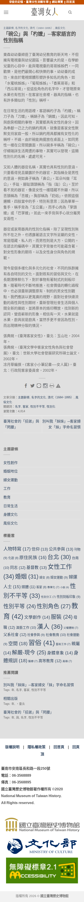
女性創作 (10, 463)
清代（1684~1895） (41, 28)
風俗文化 (60, 28)
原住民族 (33, 557)
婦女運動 (10, 480)
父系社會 (14, 635)
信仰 (40, 549)
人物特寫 (17, 548)
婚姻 (27, 576)
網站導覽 (57, 2)
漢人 (49, 626)
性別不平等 (37, 406)
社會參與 (36, 635)
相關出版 (10, 698)
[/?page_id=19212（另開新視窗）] (58, 385)
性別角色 (54, 606)
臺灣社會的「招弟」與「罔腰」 (28, 712)
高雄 (67, 661)
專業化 (53, 587)
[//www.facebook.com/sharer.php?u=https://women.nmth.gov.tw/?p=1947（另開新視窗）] (26, 385)
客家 (25, 406)
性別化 (51, 406)
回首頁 (70, 2)
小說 (64, 587)
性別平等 (19, 606)
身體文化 (10, 514)
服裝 (62, 617)
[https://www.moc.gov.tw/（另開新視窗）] (42, 846)
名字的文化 (21, 28)
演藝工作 (26, 627)
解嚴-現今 (29, 652)
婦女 (44, 577)
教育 (7, 497)
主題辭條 (8, 28)
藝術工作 (63, 644)
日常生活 (10, 506)
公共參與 (61, 549)
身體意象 (60, 652)
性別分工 (48, 596)
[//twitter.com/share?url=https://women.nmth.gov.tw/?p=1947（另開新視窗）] (32, 385)
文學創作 (37, 617)
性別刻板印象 (68, 596)
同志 (18, 568)
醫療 (33, 661)
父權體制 (70, 627)
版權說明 (12, 747)
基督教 (36, 567)
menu (15, 12)
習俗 (41, 642)
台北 (59, 557)
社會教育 (56, 635)
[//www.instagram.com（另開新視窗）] (45, 385)
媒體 (28, 587)
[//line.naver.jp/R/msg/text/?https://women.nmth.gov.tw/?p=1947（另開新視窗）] (39, 385)
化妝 (13, 558)
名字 (18, 406)
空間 (18, 643)
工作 (7, 488)
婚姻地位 (10, 471)
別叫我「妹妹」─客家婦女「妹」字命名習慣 (38, 685)
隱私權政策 (36, 747)
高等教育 (50, 661)
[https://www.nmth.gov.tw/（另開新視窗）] (42, 825)
